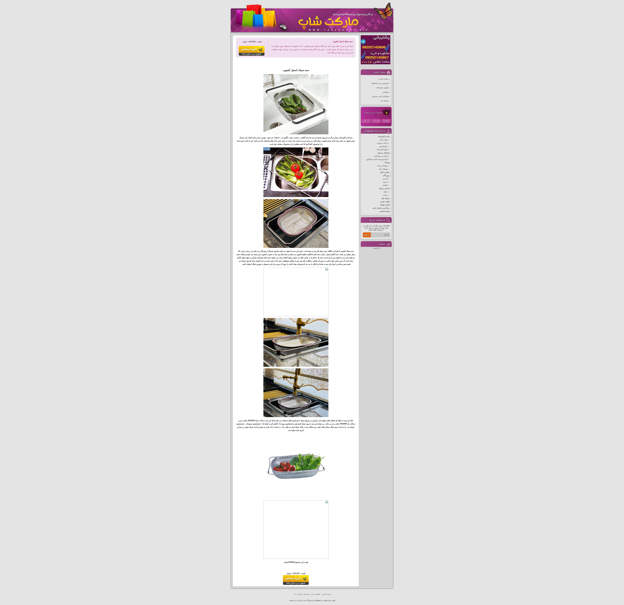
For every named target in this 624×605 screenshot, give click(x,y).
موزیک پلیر (385, 198)
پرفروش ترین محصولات (380, 83)
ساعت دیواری (382, 143)
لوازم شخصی (384, 211)
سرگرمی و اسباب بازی (381, 208)
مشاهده (386, 121)
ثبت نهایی (366, 121)
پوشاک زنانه (383, 169)
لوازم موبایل (384, 205)
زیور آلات (386, 175)
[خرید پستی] (296, 584)
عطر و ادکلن (384, 172)
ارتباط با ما (385, 101)
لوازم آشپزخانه (382, 149)
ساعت (385, 195)
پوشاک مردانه (382, 166)
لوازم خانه (383, 140)
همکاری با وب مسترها (380, 96)
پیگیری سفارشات (382, 88)
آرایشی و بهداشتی (380, 156)
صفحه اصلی (326, 594)
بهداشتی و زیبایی (383, 153)
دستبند (385, 182)
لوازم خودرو (384, 201)
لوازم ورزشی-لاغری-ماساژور (376, 159)
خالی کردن (376, 121)
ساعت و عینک (384, 188)
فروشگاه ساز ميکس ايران (303, 600)
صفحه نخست (383, 79)
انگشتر (384, 185)
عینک (385, 192)
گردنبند (384, 179)
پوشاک (386, 162)
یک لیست (376, 248)
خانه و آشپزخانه (383, 136)
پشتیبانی (386, 92)
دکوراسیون (383, 146)
